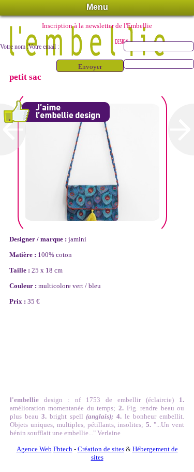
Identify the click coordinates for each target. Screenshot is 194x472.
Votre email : (43, 46)
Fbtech (62, 449)
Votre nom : (14, 46)
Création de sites (101, 449)
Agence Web (34, 449)
